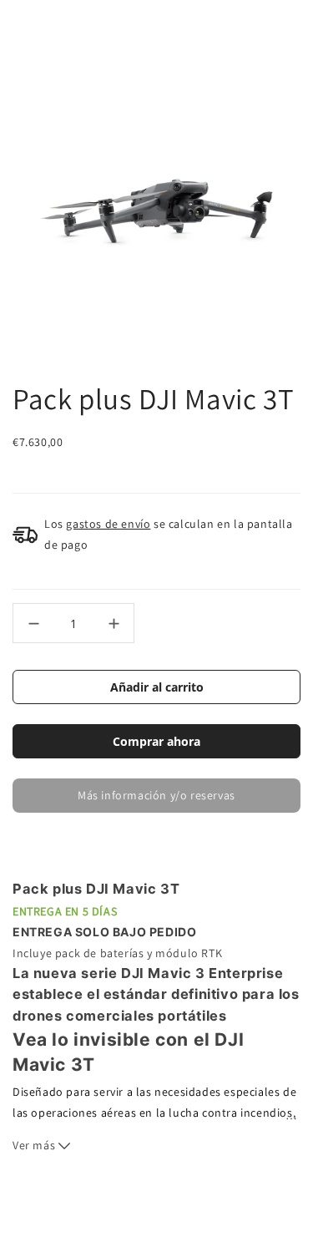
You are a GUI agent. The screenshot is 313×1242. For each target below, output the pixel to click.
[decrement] (33, 623)
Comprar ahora (156, 741)
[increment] (113, 623)
